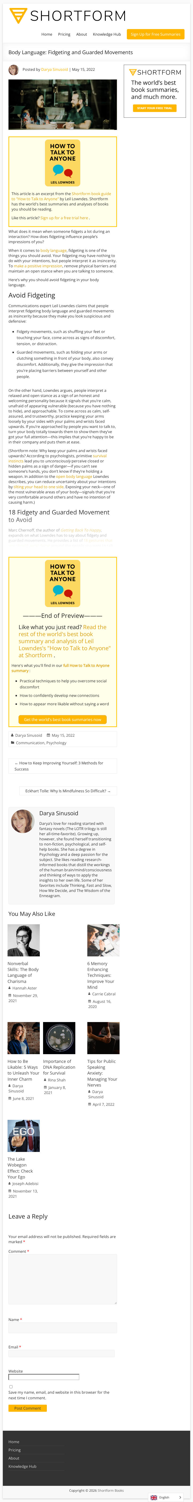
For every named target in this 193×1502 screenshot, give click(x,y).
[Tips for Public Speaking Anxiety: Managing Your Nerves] (103, 1024)
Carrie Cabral (104, 993)
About (81, 34)
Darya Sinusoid (54, 69)
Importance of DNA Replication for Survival (59, 1067)
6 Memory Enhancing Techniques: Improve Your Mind (100, 975)
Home (46, 34)
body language (53, 250)
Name (15, 1319)
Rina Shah (57, 1080)
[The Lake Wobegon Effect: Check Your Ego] (24, 1122)
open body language (74, 476)
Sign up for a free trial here (64, 217)
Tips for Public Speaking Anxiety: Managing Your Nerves (102, 1073)
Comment (18, 1251)
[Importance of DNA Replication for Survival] (59, 1024)
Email (14, 1347)
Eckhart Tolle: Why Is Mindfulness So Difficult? (68, 790)
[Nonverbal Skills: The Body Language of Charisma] (24, 926)
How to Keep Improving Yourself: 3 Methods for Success (59, 766)
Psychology (56, 742)
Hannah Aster (24, 988)
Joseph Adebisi (25, 1183)
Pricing (64, 34)
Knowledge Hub (107, 34)
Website (15, 1371)
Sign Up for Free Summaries (156, 34)
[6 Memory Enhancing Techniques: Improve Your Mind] (103, 926)
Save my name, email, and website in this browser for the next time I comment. (58, 1395)
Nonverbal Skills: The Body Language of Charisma (23, 972)
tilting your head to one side (39, 486)
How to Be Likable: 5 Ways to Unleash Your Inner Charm (23, 1070)
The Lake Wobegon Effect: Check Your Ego (20, 1168)
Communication (30, 742)
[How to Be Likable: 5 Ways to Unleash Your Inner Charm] (24, 1024)
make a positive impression (38, 265)
